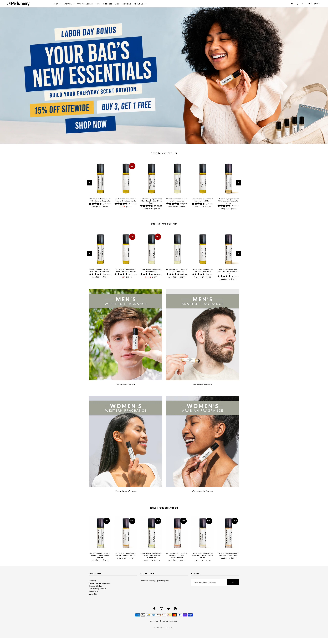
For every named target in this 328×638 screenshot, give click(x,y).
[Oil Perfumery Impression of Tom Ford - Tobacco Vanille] (125, 179)
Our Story (92, 581)
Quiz (117, 4)
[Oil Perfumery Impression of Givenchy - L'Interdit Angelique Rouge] (177, 533)
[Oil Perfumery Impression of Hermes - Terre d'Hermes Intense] (100, 533)
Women (68, 4)
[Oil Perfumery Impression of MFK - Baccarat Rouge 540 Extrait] (228, 179)
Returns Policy (94, 591)
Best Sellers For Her (164, 153)
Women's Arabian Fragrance (202, 491)
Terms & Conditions (159, 628)
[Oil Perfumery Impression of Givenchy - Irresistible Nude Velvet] (202, 533)
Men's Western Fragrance (125, 384)
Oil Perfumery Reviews (97, 589)
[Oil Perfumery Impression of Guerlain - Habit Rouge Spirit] (125, 533)
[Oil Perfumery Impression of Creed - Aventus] (151, 249)
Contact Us (93, 594)
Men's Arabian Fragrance (202, 384)
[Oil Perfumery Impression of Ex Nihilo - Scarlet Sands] (228, 533)
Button (24, 82)
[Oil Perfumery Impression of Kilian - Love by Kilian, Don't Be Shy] (151, 179)
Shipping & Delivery (96, 586)
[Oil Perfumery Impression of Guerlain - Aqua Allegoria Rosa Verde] (151, 533)
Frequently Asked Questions (99, 583)
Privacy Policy (170, 628)
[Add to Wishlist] (91, 163)
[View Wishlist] (303, 4)
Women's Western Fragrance (125, 491)
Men (56, 4)
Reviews (126, 4)
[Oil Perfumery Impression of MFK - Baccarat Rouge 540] (100, 179)
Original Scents (85, 4)
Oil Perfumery (172, 621)
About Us (138, 4)
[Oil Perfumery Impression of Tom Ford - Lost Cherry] (202, 179)
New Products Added (164, 507)
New (98, 4)
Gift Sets (107, 4)
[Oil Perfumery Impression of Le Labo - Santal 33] (177, 179)
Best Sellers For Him (164, 223)
